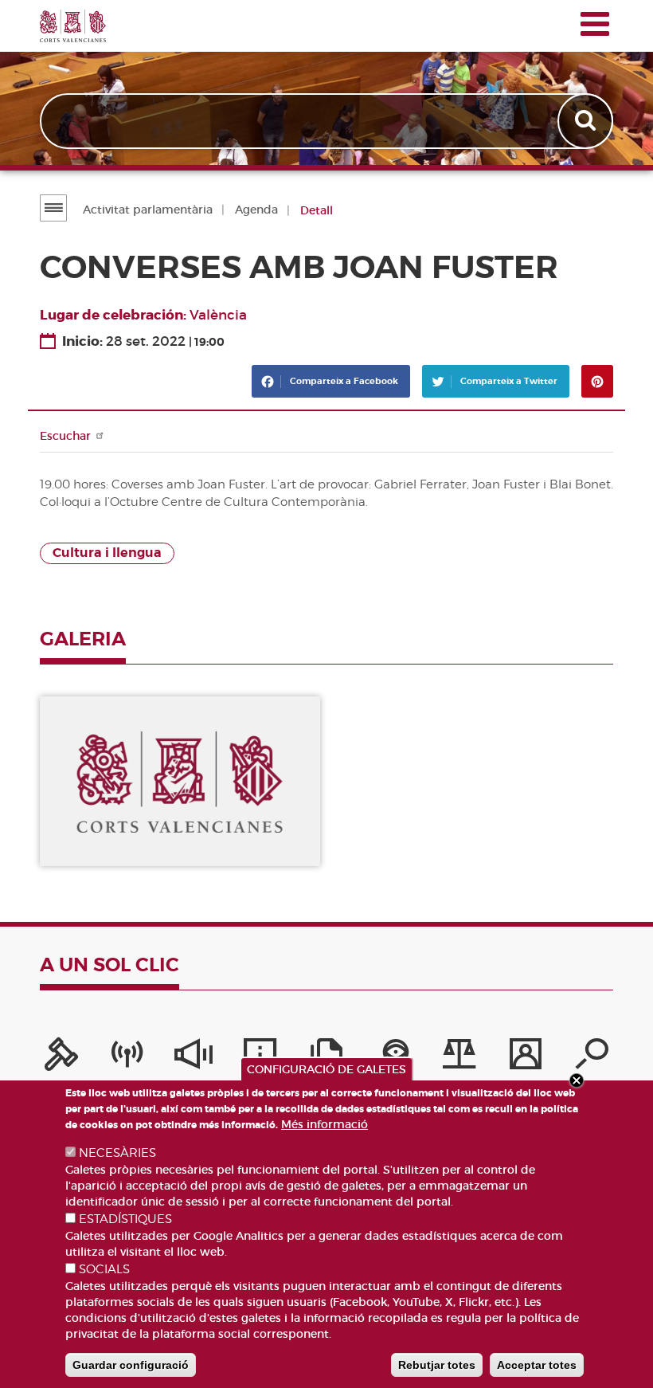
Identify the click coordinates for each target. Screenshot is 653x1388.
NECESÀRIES (117, 1153)
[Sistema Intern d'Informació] (193, 1058)
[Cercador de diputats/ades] (591, 1058)
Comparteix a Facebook (342, 380)
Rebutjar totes (436, 1365)
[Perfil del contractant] (525, 1058)
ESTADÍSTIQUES (125, 1219)
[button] (180, 781)
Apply (587, 121)
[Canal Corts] (127, 1058)
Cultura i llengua (107, 553)
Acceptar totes (537, 1365)
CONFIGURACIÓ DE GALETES (326, 1069)
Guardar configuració (130, 1365)
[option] (180, 781)
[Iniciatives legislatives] (459, 1058)
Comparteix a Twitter (507, 380)
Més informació (324, 1124)
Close (576, 1080)
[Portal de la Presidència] (61, 1058)
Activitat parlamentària (148, 209)
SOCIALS (104, 1269)
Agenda (256, 209)
